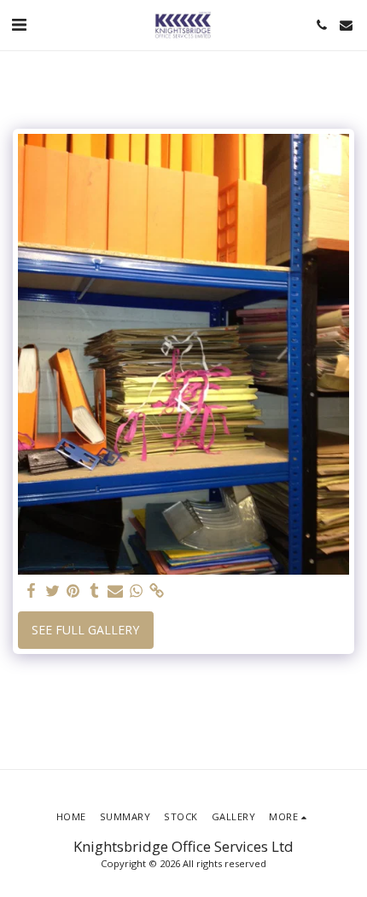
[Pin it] (73, 591)
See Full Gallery (85, 630)
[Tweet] (53, 591)
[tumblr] (94, 591)
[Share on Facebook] (31, 591)
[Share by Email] (115, 591)
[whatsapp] (136, 591)
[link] (157, 591)
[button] (18, 24)
